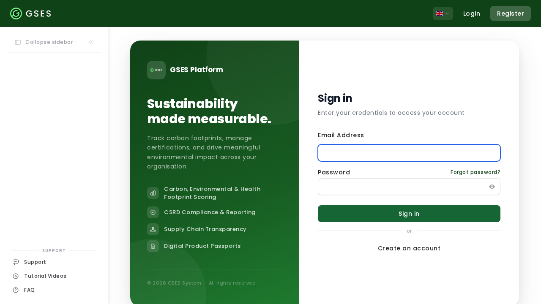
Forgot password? (475, 172)
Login (472, 13)
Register (510, 13)
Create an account (409, 248)
